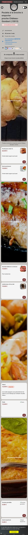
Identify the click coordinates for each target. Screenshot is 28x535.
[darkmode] (24, 7)
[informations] (2, 7)
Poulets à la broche (7, 2)
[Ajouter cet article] (24, 161)
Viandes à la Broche (18, 2)
